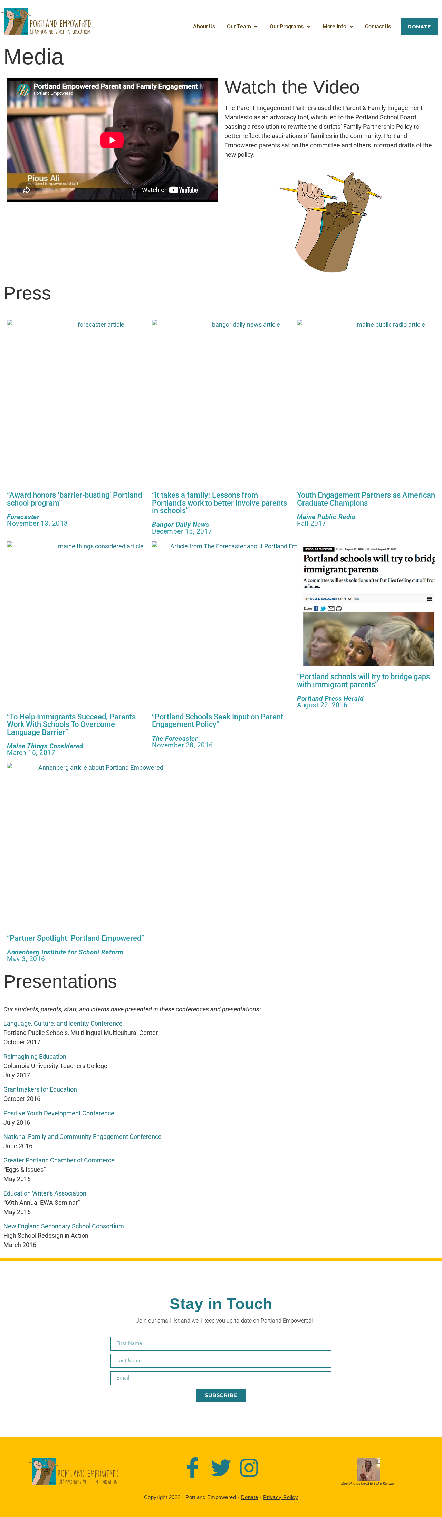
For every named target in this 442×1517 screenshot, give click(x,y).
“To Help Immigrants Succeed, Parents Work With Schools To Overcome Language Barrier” (71, 724)
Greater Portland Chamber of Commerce (59, 1160)
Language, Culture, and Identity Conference (63, 1023)
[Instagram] (249, 1468)
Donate (249, 1497)
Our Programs (287, 26)
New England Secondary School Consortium (63, 1226)
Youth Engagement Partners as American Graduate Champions (366, 498)
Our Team (239, 26)
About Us (204, 26)
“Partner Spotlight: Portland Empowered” (75, 937)
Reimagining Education (34, 1056)
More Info (334, 26)
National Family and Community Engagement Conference (82, 1136)
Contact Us (378, 26)
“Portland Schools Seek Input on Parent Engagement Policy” (217, 720)
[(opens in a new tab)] (98, 402)
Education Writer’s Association (45, 1193)
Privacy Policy (280, 1497)
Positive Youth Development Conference (58, 1113)
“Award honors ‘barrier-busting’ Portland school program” (74, 498)
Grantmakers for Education (40, 1089)
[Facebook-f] (192, 1468)
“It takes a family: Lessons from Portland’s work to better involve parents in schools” (219, 502)
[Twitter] (221, 1468)
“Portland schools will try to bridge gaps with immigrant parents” (363, 680)
